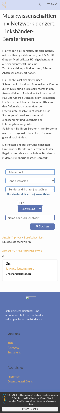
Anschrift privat (11, 237)
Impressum (14, 376)
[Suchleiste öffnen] (39, 4)
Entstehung (14, 352)
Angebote (13, 347)
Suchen (44, 226)
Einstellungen (30, 409)
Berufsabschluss (34, 237)
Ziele (10, 342)
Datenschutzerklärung (20, 381)
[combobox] (30, 194)
